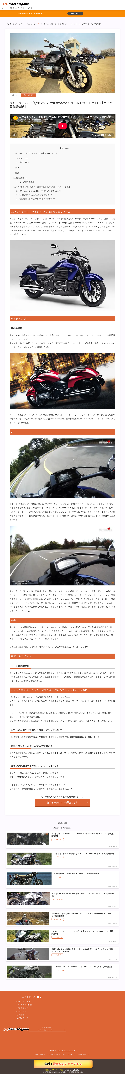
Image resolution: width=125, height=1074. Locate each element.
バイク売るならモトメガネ (14, 24)
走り (16, 167)
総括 (16, 173)
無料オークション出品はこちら (62, 802)
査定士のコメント (21, 178)
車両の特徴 (22, 162)
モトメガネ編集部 (25, 182)
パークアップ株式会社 (66, 1050)
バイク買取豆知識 (24, 1005)
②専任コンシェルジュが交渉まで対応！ (34, 195)
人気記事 (21, 1015)
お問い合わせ (22, 1018)
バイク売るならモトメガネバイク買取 (59, 1054)
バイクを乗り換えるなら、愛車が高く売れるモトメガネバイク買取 (41, 187)
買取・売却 (21, 1011)
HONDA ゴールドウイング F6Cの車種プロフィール (35, 153)
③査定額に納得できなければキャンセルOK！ (36, 199)
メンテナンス (22, 1008)
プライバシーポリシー (58, 1070)
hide (66, 148)
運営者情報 (46, 1027)
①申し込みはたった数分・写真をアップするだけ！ (39, 191)
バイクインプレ (31, 24)
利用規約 (47, 1070)
